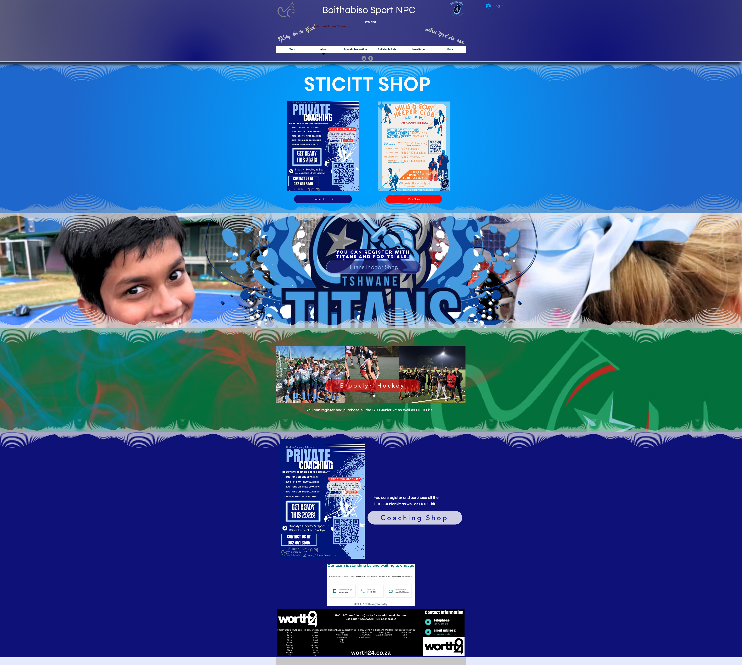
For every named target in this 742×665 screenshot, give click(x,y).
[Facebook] (370, 58)
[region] (323, 146)
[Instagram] (364, 58)
